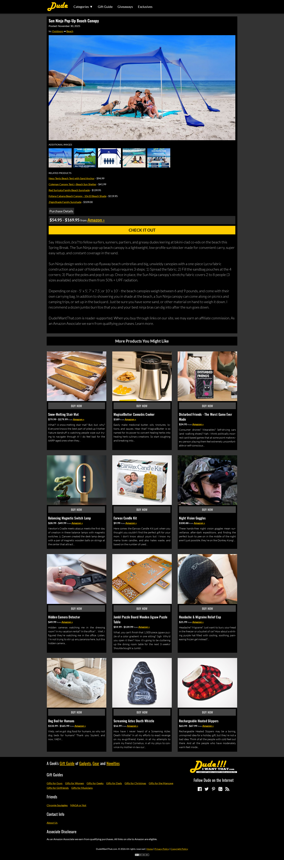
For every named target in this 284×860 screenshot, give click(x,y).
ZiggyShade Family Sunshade (65, 201)
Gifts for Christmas (135, 783)
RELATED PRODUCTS (60, 173)
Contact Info (55, 814)
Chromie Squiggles (57, 805)
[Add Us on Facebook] (199, 789)
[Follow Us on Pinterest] (213, 789)
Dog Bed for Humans (61, 720)
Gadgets (85, 763)
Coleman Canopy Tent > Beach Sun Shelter (72, 184)
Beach (69, 31)
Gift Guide (105, 7)
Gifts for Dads (114, 783)
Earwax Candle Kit (125, 517)
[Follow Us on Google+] (220, 789)
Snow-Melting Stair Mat (63, 414)
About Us (52, 822)
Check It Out (142, 230)
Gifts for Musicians (82, 787)
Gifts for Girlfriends (58, 787)
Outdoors (57, 31)
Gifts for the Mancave (161, 783)
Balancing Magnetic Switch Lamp (69, 517)
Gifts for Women (74, 783)
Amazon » (78, 419)
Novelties (113, 763)
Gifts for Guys (54, 783)
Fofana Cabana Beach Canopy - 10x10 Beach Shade (77, 196)
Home (150, 849)
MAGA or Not (78, 805)
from (70, 419)
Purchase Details (61, 211)
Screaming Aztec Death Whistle (134, 720)
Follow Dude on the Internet (214, 779)
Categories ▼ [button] (83, 7)
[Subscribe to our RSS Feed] (227, 789)
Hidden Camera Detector (64, 616)
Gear (96, 763)
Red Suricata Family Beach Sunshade (69, 190)
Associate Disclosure (61, 831)
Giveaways (125, 7)
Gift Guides (55, 774)
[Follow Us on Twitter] (206, 789)
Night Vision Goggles (192, 517)
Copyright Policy (179, 849)
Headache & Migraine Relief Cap (200, 616)
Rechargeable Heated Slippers (199, 720)
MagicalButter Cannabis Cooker (134, 414)
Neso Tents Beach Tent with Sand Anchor (72, 178)
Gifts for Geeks (95, 783)
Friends (52, 796)
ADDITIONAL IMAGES (60, 144)
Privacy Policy (161, 849)
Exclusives (145, 7)
